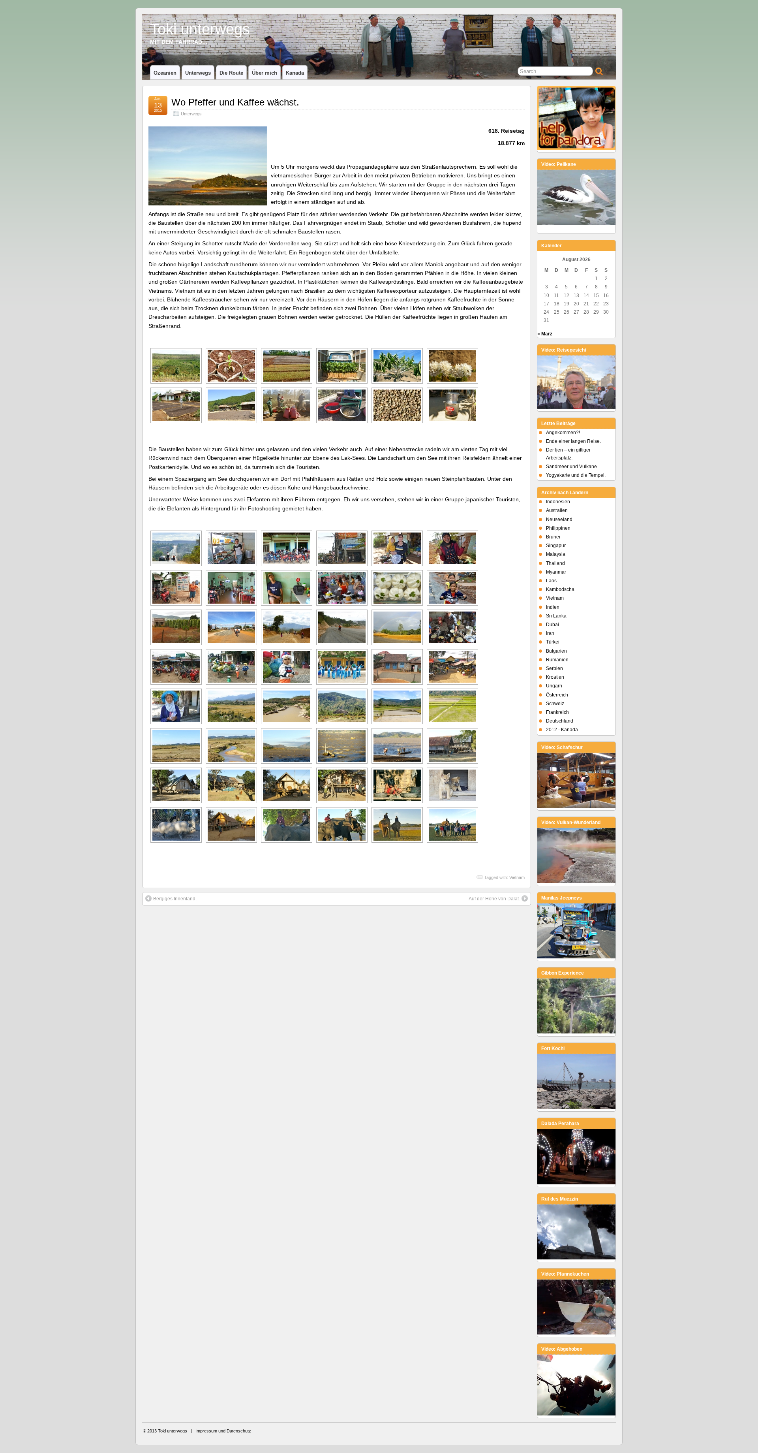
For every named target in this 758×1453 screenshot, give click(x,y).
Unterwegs (198, 73)
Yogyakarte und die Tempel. (576, 475)
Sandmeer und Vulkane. (572, 466)
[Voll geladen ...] (231, 667)
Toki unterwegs (200, 29)
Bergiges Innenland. (175, 899)
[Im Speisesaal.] (231, 588)
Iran (550, 633)
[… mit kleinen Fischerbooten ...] (342, 746)
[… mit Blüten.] (452, 366)
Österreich (557, 695)
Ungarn (554, 686)
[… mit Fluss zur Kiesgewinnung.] (286, 706)
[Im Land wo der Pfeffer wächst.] (176, 627)
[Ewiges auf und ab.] (176, 548)
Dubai (552, 624)
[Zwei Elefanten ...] (286, 825)
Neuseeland (559, 519)
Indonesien (558, 501)
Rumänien (557, 660)
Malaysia (555, 554)
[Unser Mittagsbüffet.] (231, 548)
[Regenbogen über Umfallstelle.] (397, 627)
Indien (552, 607)
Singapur (556, 545)
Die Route (231, 73)
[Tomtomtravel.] (286, 588)
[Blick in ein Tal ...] (231, 706)
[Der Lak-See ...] (286, 746)
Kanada (295, 73)
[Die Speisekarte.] (176, 588)
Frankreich (557, 712)
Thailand (555, 563)
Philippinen (558, 528)
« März (544, 334)
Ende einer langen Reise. (573, 441)
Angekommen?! (563, 432)
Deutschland (559, 721)
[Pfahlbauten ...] (452, 746)
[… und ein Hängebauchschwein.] (176, 825)
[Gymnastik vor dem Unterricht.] (397, 667)
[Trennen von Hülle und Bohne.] (342, 405)
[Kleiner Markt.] (452, 667)
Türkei (552, 642)
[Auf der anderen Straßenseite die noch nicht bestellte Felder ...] (176, 746)
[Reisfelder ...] (397, 706)
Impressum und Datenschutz (223, 1431)
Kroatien (555, 677)
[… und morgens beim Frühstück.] (176, 667)
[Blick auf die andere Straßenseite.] (342, 548)
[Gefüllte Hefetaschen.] (397, 588)
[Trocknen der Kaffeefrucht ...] (176, 405)
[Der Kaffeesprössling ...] (231, 366)
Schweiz (555, 703)
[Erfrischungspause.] (286, 548)
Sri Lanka (556, 616)
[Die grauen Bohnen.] (397, 405)
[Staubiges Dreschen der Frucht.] (286, 405)
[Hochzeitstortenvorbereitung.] (342, 588)
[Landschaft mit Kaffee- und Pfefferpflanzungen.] (176, 366)
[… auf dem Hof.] (231, 405)
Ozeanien (165, 73)
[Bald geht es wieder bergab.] (342, 706)
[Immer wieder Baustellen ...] (231, 627)
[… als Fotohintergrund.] (452, 825)
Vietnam (517, 877)
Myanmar (556, 572)
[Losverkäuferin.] (176, 706)
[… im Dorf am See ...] (176, 785)
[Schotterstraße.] (342, 627)
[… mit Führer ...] (342, 825)
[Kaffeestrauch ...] (397, 366)
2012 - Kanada (562, 729)
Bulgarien (556, 651)
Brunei (553, 537)
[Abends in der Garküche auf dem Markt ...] (452, 627)
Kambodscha (560, 589)
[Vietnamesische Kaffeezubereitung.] (452, 405)
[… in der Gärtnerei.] (286, 366)
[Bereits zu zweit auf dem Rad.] (452, 588)
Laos (551, 580)
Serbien (554, 668)
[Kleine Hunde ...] (452, 785)
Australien (557, 510)
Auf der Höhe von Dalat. (494, 899)
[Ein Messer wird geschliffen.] (397, 785)
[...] (342, 366)
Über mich (264, 73)
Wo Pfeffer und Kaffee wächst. (235, 102)
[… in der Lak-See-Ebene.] (452, 706)
